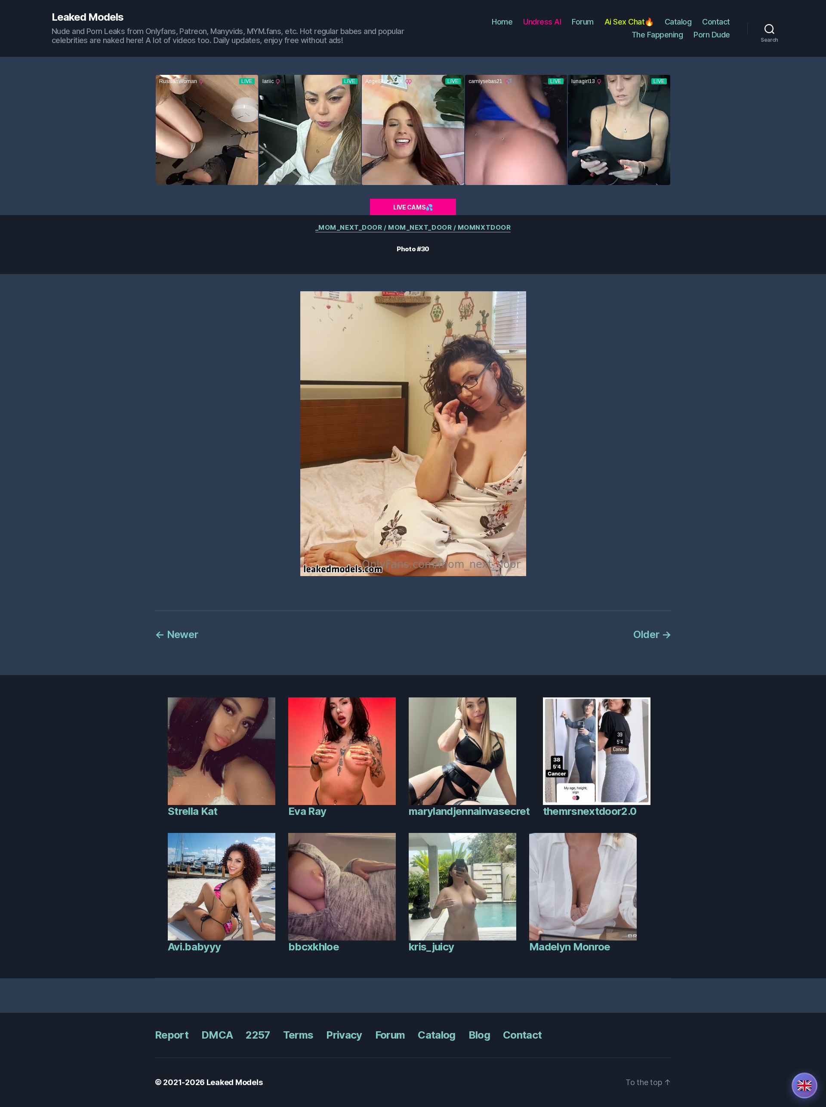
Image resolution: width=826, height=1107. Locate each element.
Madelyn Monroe (569, 946)
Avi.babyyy (194, 946)
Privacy (344, 1035)
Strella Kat (193, 811)
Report (171, 1035)
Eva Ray (307, 811)
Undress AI (542, 21)
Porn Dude (711, 34)
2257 (258, 1035)
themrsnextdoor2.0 (590, 811)
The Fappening (657, 34)
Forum (583, 21)
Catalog (678, 21)
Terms (298, 1035)
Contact (716, 21)
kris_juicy (431, 946)
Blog (479, 1035)
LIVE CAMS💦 (413, 207)
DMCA (217, 1035)
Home (502, 21)
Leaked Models (87, 17)
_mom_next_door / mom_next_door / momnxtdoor (413, 227)
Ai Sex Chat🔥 (629, 21)
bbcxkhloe (313, 946)
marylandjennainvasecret (469, 811)
